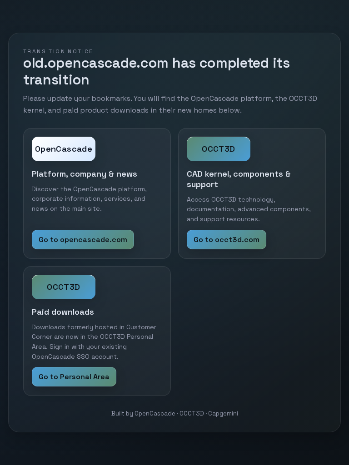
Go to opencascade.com (83, 239)
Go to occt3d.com (226, 239)
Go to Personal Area (74, 376)
